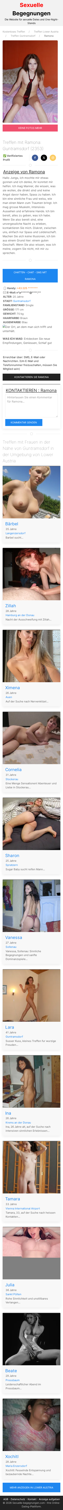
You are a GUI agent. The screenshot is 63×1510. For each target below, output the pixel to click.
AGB (5, 1499)
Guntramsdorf (21, 301)
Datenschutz (18, 1499)
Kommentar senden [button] (24, 422)
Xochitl (12, 1456)
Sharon (12, 855)
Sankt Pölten (13, 1294)
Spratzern (12, 865)
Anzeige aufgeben (49, 1499)
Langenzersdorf (15, 533)
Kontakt (32, 1499)
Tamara (12, 1198)
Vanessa (13, 937)
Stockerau (12, 779)
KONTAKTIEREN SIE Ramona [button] (31, 377)
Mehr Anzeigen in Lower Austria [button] (31, 1487)
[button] (35, 158)
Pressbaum (13, 1380)
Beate (11, 1370)
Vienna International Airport (23, 1208)
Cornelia (13, 769)
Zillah (10, 605)
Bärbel (11, 523)
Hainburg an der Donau (20, 615)
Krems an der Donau (18, 1122)
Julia (10, 1284)
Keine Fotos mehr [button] (30, 127)
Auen (9, 697)
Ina (8, 1113)
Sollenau (11, 947)
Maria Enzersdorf (16, 1466)
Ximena (12, 687)
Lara (9, 1027)
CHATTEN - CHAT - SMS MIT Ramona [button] (30, 275)
